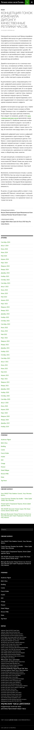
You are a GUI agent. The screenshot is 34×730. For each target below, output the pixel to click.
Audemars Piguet (6, 439)
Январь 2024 (5, 269)
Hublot (3, 456)
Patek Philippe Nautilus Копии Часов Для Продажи (13, 652)
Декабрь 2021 (5, 348)
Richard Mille (4, 473)
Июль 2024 (4, 249)
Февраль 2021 (5, 382)
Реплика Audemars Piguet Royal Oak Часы (14, 668)
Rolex (3, 9)
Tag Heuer (4, 480)
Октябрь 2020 (5, 396)
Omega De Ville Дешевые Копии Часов (10, 645)
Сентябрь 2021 (5, 358)
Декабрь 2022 (5, 314)
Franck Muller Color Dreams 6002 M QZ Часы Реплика (13, 637)
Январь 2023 (5, 310)
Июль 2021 (4, 365)
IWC (2, 460)
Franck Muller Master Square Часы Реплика (12, 639)
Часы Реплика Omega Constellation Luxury (11, 697)
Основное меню (31, 2)
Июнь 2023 (4, 293)
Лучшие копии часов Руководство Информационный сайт (13, 2)
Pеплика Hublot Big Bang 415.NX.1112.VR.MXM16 (12, 656)
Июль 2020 (4, 406)
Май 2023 (4, 297)
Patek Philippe (5, 470)
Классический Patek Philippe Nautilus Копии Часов (13, 661)
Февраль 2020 (5, 416)
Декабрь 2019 (5, 423)
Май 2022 (4, 334)
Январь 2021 (5, 385)
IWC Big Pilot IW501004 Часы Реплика (10, 640)
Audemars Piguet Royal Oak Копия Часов (10, 632)
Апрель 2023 (5, 300)
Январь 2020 (5, 420)
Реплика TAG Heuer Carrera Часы (9, 689)
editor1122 (11, 30)
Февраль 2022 (5, 341)
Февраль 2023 (5, 307)
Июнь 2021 (4, 368)
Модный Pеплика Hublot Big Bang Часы (10, 663)
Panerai (3, 467)
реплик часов (13, 720)
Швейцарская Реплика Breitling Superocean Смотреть (13, 699)
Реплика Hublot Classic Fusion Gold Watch (11, 675)
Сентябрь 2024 (5, 242)
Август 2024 (4, 245)
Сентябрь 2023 (5, 283)
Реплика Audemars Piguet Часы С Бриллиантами (14, 670)
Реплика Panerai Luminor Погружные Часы (11, 680)
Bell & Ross (4, 443)
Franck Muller (5, 453)
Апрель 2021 (5, 375)
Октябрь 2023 (5, 280)
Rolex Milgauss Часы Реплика (8, 657)
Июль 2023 (4, 290)
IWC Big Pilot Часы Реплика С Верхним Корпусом (12, 642)
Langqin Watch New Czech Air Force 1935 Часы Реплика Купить (16, 222)
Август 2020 (4, 402)
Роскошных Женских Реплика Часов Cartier (11, 694)
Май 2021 (4, 372)
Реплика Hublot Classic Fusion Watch (9, 677)
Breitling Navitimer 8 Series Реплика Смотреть (12, 633)
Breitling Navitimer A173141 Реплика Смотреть (12, 635)
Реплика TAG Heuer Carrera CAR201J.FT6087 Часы (13, 687)
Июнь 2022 (4, 331)
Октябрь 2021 (5, 355)
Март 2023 (4, 303)
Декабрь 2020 (5, 389)
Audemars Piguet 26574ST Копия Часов (10, 630)
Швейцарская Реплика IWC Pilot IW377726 (11, 701)
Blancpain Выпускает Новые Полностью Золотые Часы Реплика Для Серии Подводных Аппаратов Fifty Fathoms (16, 515)
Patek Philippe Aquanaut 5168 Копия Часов (11, 651)
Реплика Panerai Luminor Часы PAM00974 (11, 682)
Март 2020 (4, 413)
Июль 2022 (4, 327)
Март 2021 (4, 379)
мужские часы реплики (15, 703)
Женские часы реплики (10, 660)
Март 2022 (4, 338)
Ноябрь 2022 (5, 317)
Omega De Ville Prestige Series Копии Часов (11, 644)
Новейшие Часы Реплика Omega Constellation (12, 665)
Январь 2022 (5, 344)
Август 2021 (4, 361)
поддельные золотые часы (11, 706)
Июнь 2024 (4, 252)
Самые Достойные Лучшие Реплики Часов (11, 696)
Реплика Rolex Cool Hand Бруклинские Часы (11, 684)
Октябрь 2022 (5, 321)
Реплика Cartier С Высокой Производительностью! (13, 673)
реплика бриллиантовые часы (13, 709)
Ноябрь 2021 (5, 351)
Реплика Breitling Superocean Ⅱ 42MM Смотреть (12, 672)
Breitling (3, 446)
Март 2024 (4, 262)
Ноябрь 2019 (5, 426)
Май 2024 (4, 256)
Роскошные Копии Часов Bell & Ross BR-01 (11, 692)
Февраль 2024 (5, 266)
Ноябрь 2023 (5, 276)
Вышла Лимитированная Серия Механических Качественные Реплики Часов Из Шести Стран (17, 213)
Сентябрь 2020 (5, 399)
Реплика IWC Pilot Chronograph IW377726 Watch (12, 678)
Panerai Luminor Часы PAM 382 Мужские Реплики (13, 649)
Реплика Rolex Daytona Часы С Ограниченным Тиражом (14, 685)
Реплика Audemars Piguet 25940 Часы (10, 666)
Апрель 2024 (5, 259)
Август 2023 (4, 286)
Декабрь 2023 (5, 273)
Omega (3, 463)
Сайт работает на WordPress (8, 727)
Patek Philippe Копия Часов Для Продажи (11, 654)
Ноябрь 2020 (5, 392)
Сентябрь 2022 (5, 324)
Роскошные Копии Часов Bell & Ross (9, 690)
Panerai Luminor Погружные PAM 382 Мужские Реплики (14, 647)
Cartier (3, 450)
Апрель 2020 (5, 409)
